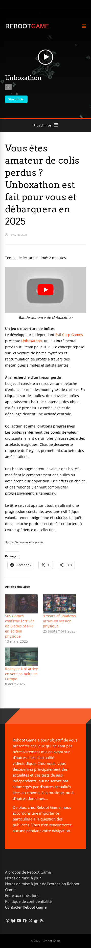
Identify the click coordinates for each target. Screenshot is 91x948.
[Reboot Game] (27, 28)
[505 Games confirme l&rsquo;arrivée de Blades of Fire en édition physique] (21, 603)
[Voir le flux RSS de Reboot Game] (42, 920)
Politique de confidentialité (28, 901)
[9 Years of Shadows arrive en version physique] (59, 603)
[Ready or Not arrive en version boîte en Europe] (21, 656)
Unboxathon (31, 340)
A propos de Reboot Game (28, 872)
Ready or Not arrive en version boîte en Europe (21, 673)
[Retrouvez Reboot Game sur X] (30, 920)
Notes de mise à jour (23, 877)
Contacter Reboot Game (26, 907)
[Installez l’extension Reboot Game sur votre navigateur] (36, 920)
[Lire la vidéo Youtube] (45, 290)
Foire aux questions (22, 895)
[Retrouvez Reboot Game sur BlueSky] (13, 920)
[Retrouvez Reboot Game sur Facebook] (24, 920)
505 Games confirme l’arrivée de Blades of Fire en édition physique (19, 626)
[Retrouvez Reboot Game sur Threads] (7, 920)
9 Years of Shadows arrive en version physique (59, 620)
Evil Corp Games (69, 334)
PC (8, 87)
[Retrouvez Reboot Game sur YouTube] (19, 920)
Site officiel (16, 99)
